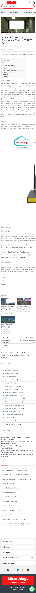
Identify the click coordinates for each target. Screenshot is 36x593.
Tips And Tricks (9, 421)
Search (31, 6)
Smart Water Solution (11, 411)
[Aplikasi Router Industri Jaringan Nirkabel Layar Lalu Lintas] (8, 301)
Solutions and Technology (13, 414)
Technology (8, 417)
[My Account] (30, 2)
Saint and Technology (11, 383)
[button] (32, 589)
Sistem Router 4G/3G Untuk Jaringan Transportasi (8, 340)
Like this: (5, 74)
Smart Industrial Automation (13, 405)
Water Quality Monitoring (12, 424)
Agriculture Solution (10, 370)
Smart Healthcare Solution (12, 402)
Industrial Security (10, 373)
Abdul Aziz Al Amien (7, 49)
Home (3, 12)
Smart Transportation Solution (13, 408)
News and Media (10, 376)
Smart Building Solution (11, 386)
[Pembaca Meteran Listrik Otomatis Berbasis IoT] (8, 319)
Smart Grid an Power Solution (13, 399)
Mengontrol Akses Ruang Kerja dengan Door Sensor (17, 454)
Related (6, 76)
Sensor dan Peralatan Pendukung (15, 70)
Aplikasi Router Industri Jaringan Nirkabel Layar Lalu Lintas (8, 308)
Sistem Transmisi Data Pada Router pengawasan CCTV (27, 340)
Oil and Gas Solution (11, 380)
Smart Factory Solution (11, 395)
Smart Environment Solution (13, 392)
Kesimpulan (9, 72)
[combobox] (15, 6)
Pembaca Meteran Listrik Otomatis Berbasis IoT (6, 326)
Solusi (8, 67)
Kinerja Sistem (10, 68)
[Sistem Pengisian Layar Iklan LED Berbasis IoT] (24, 301)
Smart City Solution (14, 12)
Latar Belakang (10, 65)
